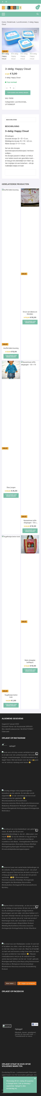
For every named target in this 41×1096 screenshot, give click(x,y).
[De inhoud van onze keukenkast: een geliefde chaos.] (20, 846)
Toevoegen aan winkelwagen (17, 92)
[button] (35, 31)
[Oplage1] (7, 1025)
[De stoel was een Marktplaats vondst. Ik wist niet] (20, 961)
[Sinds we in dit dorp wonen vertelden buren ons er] (20, 769)
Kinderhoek (11, 22)
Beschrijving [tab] (11, 119)
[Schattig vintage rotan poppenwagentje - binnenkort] (20, 808)
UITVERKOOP (10, 104)
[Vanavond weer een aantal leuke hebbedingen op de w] (20, 884)
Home (4, 22)
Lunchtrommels (22, 22)
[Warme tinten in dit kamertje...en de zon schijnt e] (20, 923)
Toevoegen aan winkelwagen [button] (11, 356)
